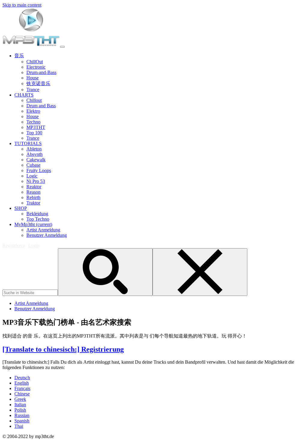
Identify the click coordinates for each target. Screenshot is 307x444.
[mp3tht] (31, 45)
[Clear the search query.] (200, 272)
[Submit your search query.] (105, 272)
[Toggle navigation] (62, 47)
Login (34, 245)
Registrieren (13, 245)
